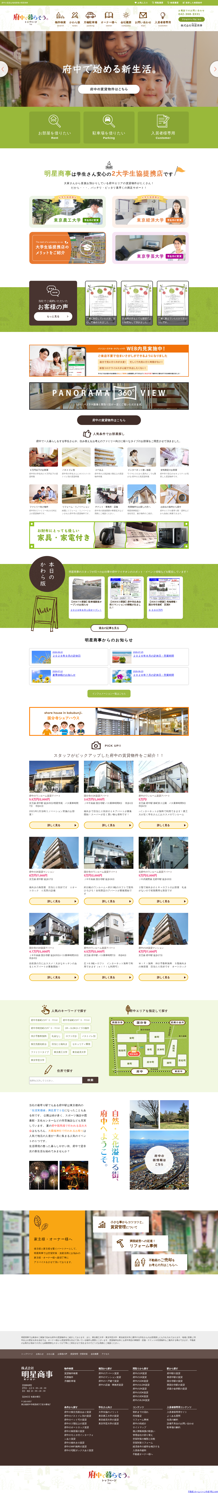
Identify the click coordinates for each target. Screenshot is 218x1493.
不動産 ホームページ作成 (199, 1491)
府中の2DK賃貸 (140, 1392)
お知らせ (40, 1354)
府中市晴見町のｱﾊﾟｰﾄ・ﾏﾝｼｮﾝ (45, 1028)
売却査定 (137, 1416)
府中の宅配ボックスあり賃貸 (78, 1450)
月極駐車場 (69, 1381)
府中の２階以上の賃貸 (75, 1423)
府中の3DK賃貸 (140, 1396)
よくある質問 (173, 1416)
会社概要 (94, 1354)
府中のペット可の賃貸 (75, 1419)
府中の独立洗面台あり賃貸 (77, 1412)
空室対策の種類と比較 (144, 1439)
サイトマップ (139, 1427)
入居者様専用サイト (177, 1412)
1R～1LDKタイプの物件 (77, 1028)
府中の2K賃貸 (140, 1388)
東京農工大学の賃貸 (109, 1416)
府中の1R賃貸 (140, 1373)
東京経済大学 (79, 1052)
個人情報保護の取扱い (144, 1431)
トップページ (27, 1354)
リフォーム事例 (140, 1419)
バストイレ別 (88, 1036)
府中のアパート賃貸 (109, 1373)
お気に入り (143, 3)
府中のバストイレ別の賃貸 (77, 1416)
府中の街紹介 (139, 1423)
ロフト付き (71, 1036)
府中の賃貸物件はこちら (109, 420)
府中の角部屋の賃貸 (74, 1431)
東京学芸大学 (37, 1060)
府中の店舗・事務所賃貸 (111, 1385)
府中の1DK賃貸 (140, 1381)
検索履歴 (174, 3)
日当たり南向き (59, 1044)
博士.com (214, 1491)
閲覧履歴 (159, 3)
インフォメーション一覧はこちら (109, 693)
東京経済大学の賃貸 (109, 1419)
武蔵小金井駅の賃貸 (177, 1388)
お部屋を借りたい (54, 135)
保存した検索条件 (194, 3)
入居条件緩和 (139, 1450)
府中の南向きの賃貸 (74, 1442)
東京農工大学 (60, 1052)
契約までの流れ (140, 1412)
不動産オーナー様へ (143, 1454)
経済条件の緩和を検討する (146, 1446)
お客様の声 (62, 1354)
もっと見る (53, 316)
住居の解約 (172, 1419)
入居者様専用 (163, 135)
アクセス (105, 1354)
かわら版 (50, 1354)
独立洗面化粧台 (39, 1044)
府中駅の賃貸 (173, 1373)
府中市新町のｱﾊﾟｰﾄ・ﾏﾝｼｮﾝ (44, 1020)
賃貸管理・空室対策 (79, 1354)
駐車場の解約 (173, 1427)
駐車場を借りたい (109, 135)
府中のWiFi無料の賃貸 (75, 1446)
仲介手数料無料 (39, 1036)
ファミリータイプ (40, 1052)
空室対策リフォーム (143, 1442)
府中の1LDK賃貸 (141, 1385)
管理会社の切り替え (143, 1435)
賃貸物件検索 (71, 1373)
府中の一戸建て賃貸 (109, 1381)
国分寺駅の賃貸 (175, 1381)
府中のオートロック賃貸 (76, 1427)
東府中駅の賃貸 (175, 1377)
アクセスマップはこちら (191, 19)
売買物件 (68, 1377)
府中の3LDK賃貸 (141, 1400)
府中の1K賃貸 (140, 1377)
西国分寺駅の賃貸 (176, 1385)
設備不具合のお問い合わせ (180, 1423)
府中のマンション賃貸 (110, 1377)
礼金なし (56, 1036)
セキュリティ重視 (81, 1044)
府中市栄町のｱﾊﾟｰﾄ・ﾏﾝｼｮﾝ (76, 1020)
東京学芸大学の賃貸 (109, 1423)
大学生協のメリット (109, 1412)
